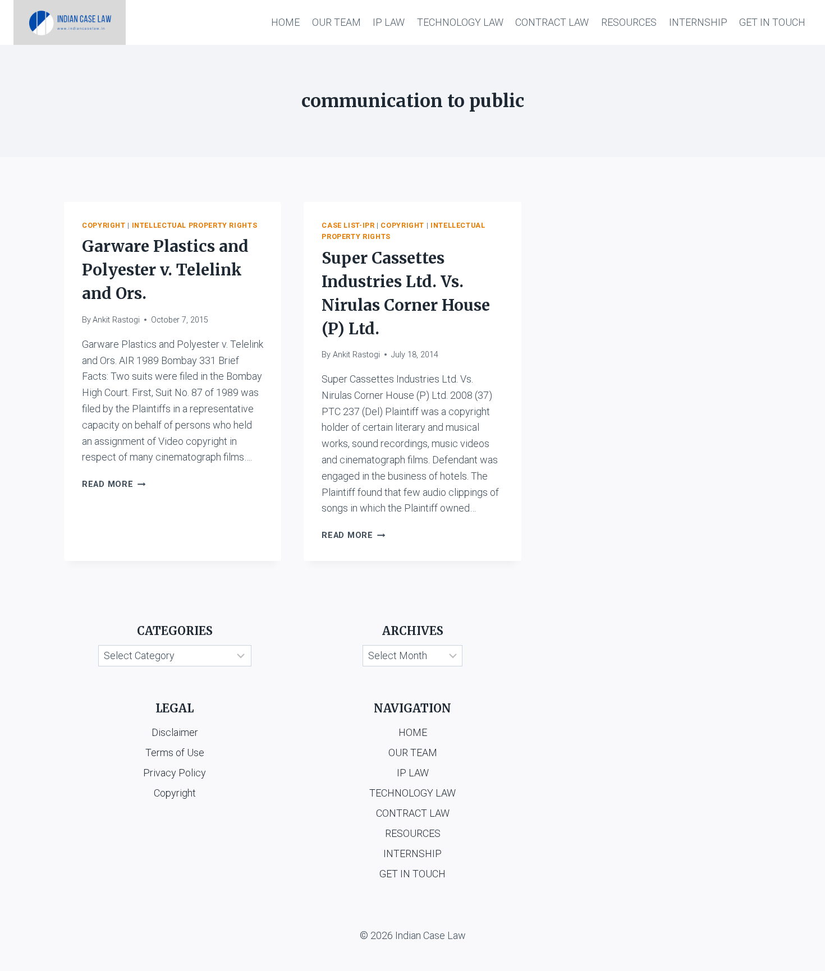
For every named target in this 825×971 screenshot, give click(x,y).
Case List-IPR (348, 225)
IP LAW (389, 22)
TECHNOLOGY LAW (460, 22)
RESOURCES (629, 22)
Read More (113, 484)
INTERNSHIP (698, 22)
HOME (285, 22)
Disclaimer (175, 732)
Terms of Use (174, 752)
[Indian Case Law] (69, 22)
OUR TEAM (336, 22)
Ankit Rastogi (116, 320)
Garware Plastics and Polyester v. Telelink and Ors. (165, 269)
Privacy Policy (174, 773)
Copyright (104, 225)
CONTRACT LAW (552, 22)
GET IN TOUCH (772, 22)
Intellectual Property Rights (195, 225)
